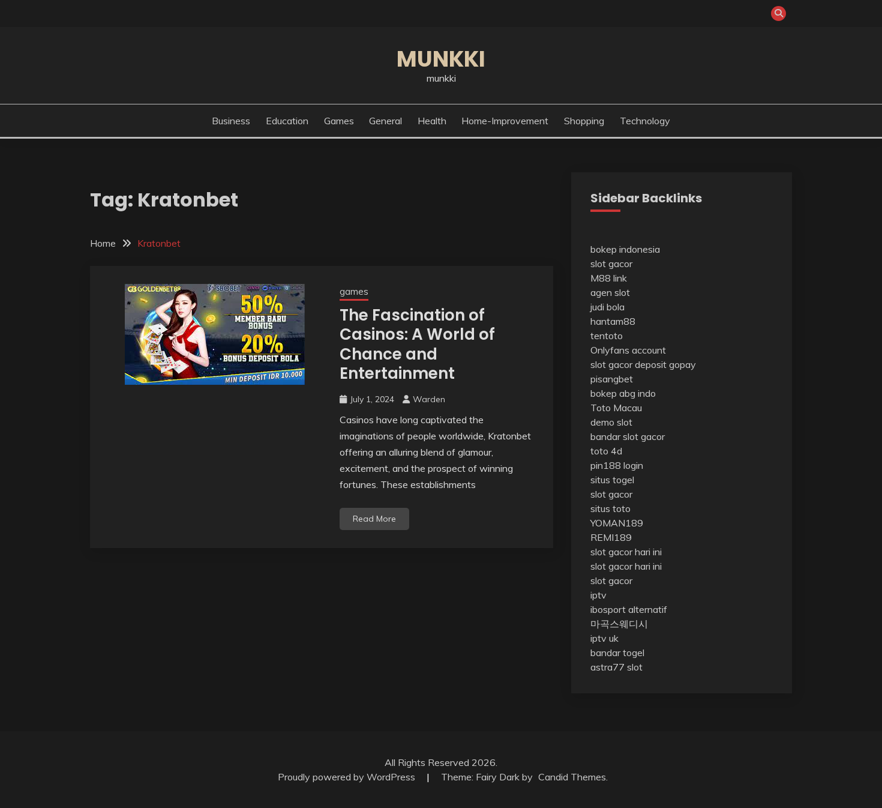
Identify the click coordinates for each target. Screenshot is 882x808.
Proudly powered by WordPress (348, 777)
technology (645, 121)
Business (231, 121)
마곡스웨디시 (619, 624)
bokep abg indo (623, 393)
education (287, 121)
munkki (441, 58)
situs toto (610, 508)
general (385, 121)
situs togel (612, 480)
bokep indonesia (625, 249)
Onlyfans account (628, 350)
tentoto (606, 336)
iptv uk (604, 638)
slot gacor (611, 264)
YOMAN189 (616, 523)
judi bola (607, 307)
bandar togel (617, 653)
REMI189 (611, 537)
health (432, 121)
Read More (374, 518)
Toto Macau (616, 408)
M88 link (608, 278)
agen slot (610, 292)
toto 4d (606, 451)
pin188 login (616, 465)
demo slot (611, 422)
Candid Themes (572, 777)
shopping (584, 121)
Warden (429, 399)
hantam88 (612, 321)
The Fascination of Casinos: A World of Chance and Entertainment (417, 344)
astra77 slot (616, 667)
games (339, 121)
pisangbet (611, 379)
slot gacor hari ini (626, 552)
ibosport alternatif (628, 609)
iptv (598, 595)
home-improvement (504, 121)
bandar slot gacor (627, 436)
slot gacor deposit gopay (643, 364)
